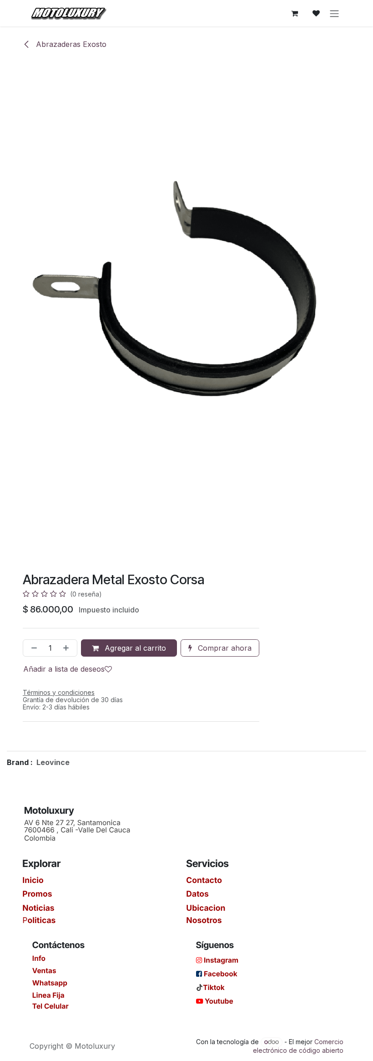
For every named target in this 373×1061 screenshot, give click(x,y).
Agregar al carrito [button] (134, 648)
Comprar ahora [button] (224, 648)
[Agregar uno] (68, 648)
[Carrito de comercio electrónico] (294, 13)
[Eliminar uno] (32, 648)
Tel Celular (50, 1006)
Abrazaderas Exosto (70, 44)
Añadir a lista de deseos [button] (64, 668)
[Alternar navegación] (334, 13)
